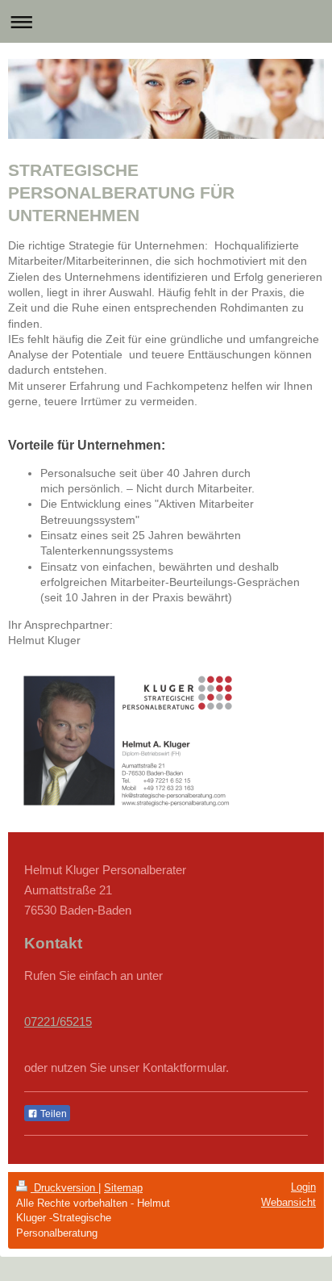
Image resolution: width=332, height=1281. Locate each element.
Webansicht (288, 1202)
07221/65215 (58, 1021)
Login (303, 1187)
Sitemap (123, 1188)
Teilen (52, 1114)
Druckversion (64, 1188)
